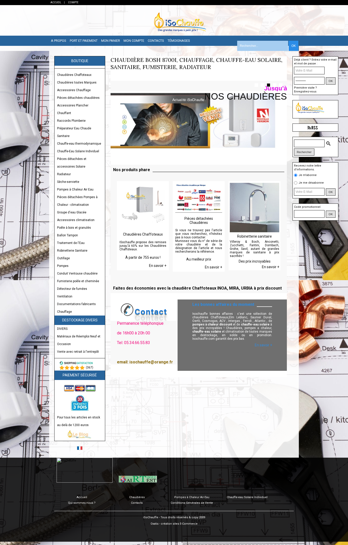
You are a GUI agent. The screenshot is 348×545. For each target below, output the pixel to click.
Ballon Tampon (67, 235)
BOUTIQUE (79, 61)
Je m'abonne (308, 174)
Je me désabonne (311, 182)
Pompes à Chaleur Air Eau (75, 189)
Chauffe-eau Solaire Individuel (247, 497)
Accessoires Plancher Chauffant (72, 109)
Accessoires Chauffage (74, 90)
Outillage (63, 258)
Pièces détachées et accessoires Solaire (71, 162)
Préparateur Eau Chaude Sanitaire (74, 132)
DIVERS (62, 329)
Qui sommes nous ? (82, 503)
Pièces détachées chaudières (78, 98)
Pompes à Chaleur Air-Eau (191, 497)
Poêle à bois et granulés (74, 227)
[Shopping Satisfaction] (76, 364)
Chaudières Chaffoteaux (74, 75)
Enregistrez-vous (305, 91)
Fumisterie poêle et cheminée (78, 281)
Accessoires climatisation (76, 220)
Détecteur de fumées (72, 289)
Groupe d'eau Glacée (71, 212)
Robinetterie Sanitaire (72, 250)
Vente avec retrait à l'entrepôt (78, 351)
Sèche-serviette (68, 182)
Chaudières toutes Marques (77, 82)
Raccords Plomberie (71, 120)
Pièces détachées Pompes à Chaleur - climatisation (77, 201)
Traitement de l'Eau (71, 243)
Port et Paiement (84, 41)
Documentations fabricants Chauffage (76, 308)
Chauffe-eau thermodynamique (79, 143)
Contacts (156, 41)
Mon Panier (110, 41)
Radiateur (64, 174)
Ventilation (64, 296)
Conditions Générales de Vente (192, 503)
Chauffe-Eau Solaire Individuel (78, 151)
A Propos (58, 41)
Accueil (82, 497)
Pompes (63, 266)
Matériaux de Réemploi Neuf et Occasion (78, 340)
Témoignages (179, 41)
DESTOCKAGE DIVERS (80, 320)
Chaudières (137, 497)
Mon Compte (134, 41)
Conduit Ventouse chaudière (77, 273)
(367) (89, 367)
